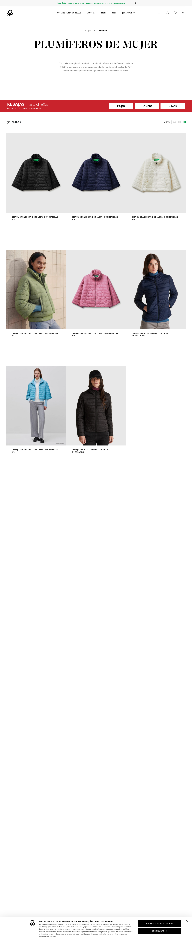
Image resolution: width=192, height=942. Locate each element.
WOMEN (91, 13)
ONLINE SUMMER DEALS (69, 13)
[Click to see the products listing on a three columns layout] (184, 122)
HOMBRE (146, 106)
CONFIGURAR (158, 931)
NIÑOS (173, 106)
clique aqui (51, 936)
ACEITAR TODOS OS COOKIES (159, 923)
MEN (103, 13)
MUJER (121, 106)
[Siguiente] (135, 3)
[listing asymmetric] (174, 122)
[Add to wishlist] (11, 137)
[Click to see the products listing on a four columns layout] (179, 122)
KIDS (114, 13)
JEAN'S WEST (128, 13)
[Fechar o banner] (187, 921)
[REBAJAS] (96, 106)
